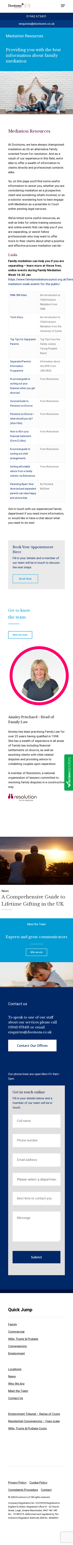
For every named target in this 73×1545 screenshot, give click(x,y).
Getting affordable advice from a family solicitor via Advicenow (22, 471)
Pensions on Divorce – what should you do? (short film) (22, 418)
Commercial (16, 1331)
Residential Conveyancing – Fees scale (34, 1421)
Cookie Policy (38, 1482)
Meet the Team (36, 924)
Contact (46, 1490)
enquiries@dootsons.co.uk (36, 24)
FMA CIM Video (18, 295)
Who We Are (16, 1384)
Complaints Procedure (23, 1490)
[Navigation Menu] (63, 5)
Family (12, 1324)
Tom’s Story (16, 317)
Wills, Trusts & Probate (23, 1339)
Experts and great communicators (36, 937)
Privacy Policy (17, 1482)
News (12, 1376)
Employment (16, 1353)
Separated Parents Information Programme (20, 366)
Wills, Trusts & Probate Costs (27, 1428)
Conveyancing (17, 1346)
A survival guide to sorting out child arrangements (20, 453)
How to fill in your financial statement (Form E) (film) (20, 436)
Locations (14, 1369)
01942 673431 (36, 16)
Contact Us (15, 1398)
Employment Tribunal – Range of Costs (34, 1414)
